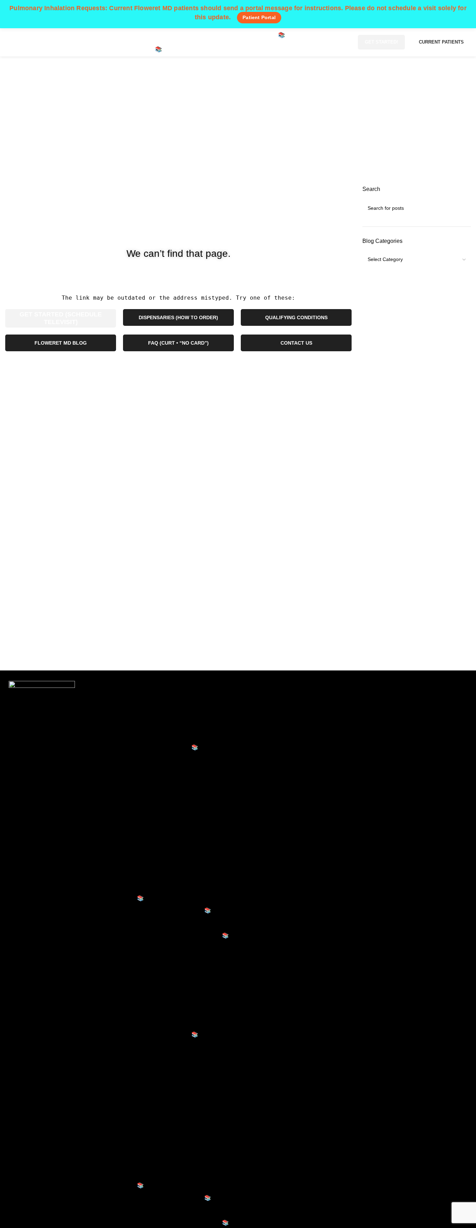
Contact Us (145, 948)
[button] (180, 976)
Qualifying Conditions (157, 735)
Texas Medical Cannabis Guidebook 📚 (180, 935)
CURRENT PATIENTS (441, 42)
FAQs (138, 923)
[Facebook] (366, 702)
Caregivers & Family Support (172, 864)
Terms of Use (263, 723)
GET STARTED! (381, 42)
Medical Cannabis (153, 723)
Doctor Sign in (265, 760)
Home (207, 132)
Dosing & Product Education (172, 815)
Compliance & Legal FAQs (170, 877)
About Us (142, 710)
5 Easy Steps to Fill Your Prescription (183, 781)
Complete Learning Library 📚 (174, 910)
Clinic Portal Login (270, 747)
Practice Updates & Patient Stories (179, 852)
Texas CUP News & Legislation (176, 827)
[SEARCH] (463, 208)
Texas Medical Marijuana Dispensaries (179, 960)
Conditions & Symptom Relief (173, 840)
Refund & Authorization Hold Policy (291, 735)
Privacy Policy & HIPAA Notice (285, 698)
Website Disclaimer (271, 710)
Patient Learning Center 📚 (164, 747)
